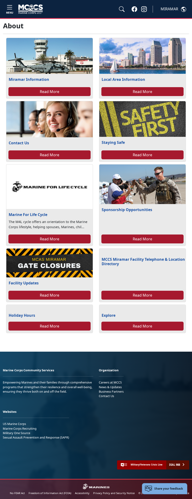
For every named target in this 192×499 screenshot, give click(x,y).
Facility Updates (24, 283)
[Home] (30, 9)
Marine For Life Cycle (28, 214)
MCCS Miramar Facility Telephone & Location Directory (143, 261)
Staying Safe (113, 142)
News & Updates (110, 387)
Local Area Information (123, 79)
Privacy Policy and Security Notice (114, 493)
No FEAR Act (17, 493)
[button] (134, 8)
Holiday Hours (22, 315)
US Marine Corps (14, 424)
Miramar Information (29, 79)
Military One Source (16, 433)
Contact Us (19, 142)
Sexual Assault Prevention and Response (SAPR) (36, 437)
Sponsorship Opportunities (127, 209)
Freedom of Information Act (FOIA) (50, 493)
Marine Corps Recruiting (20, 428)
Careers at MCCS (110, 382)
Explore (108, 315)
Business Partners (111, 391)
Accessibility (82, 493)
